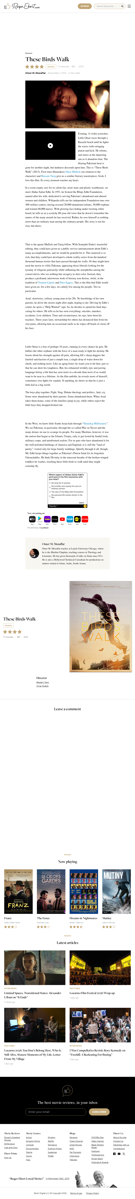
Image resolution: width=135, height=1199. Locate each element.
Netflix (51, 1141)
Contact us (118, 1141)
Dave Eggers (66, 282)
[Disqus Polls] (67, 749)
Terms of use (76, 1193)
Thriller (51, 1156)
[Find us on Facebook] (114, 1154)
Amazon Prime (33, 1141)
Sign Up (7, 1157)
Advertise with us (121, 1145)
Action (29, 1137)
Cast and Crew (11, 1147)
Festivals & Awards (99, 1162)
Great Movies (76, 1145)
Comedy (30, 1145)
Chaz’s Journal (76, 1141)
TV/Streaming (97, 1155)
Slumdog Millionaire (95, 423)
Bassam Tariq (48, 176)
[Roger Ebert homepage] (22, 6)
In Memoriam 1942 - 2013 (57, 1178)
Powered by (33, 528)
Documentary (32, 1148)
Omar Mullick (73, 171)
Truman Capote (46, 282)
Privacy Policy (92, 1193)
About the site (119, 1137)
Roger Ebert (97, 1159)
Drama (50, 67)
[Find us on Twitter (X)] (124, 1154)
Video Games (97, 1141)
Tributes (73, 1160)
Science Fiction (55, 1148)
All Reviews (9, 1144)
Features (95, 1151)
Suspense (52, 1152)
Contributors (119, 1148)
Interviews (74, 1156)
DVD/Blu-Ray (97, 1137)
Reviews (28, 53)
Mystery (51, 1137)
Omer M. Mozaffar (35, 73)
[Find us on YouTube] (119, 1154)
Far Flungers (75, 1152)
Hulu (28, 1160)
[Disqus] (67, 815)
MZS (72, 1148)
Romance (52, 1145)
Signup (85, 6)
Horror (29, 1156)
